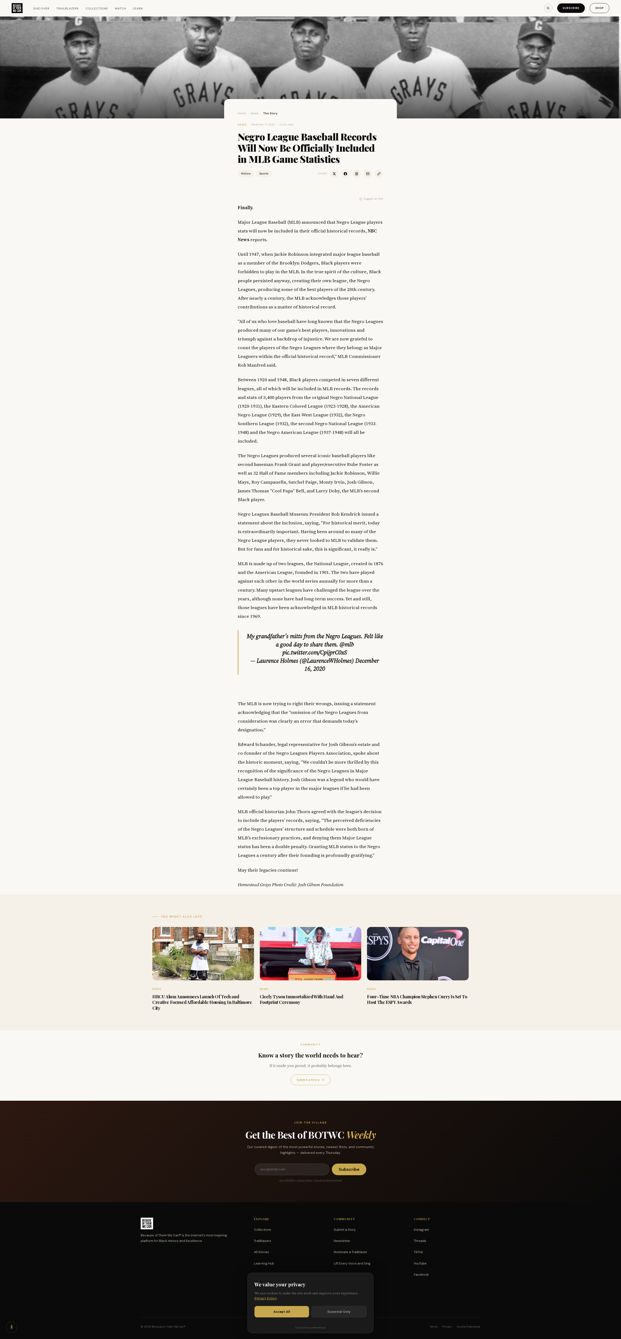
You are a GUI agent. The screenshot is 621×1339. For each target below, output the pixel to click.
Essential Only (339, 1312)
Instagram (421, 1230)
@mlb (347, 644)
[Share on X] (334, 173)
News (255, 113)
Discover (41, 8)
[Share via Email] (367, 173)
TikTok (418, 1252)
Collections (97, 8)
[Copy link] (379, 173)
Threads (420, 1241)
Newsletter (342, 1241)
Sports (263, 173)
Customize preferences (310, 1327)
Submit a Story (310, 1080)
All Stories (261, 1252)
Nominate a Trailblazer (350, 1252)
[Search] (548, 8)
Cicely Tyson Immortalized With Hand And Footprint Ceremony (301, 999)
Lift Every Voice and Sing (352, 1263)
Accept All (281, 1312)
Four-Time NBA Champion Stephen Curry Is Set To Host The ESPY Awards (417, 999)
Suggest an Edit (373, 198)
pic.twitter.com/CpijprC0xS (314, 652)
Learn (138, 8)
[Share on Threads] (356, 173)
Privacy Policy (265, 1298)
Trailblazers (67, 8)
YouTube (420, 1263)
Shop (599, 8)
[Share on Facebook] (345, 173)
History (246, 173)
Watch (120, 8)
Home (242, 113)
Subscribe (571, 8)
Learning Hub (264, 1263)
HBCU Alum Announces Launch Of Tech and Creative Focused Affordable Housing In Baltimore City (202, 1002)
